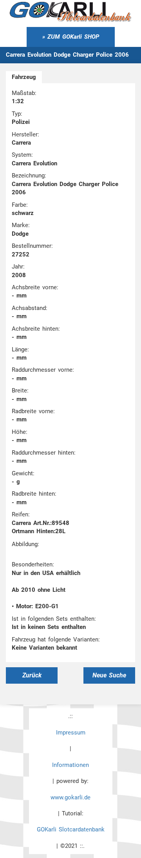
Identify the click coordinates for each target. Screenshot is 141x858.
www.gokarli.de (70, 797)
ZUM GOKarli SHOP (73, 36)
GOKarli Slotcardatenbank (71, 829)
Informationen (70, 764)
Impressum (70, 732)
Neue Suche (109, 675)
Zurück (32, 675)
